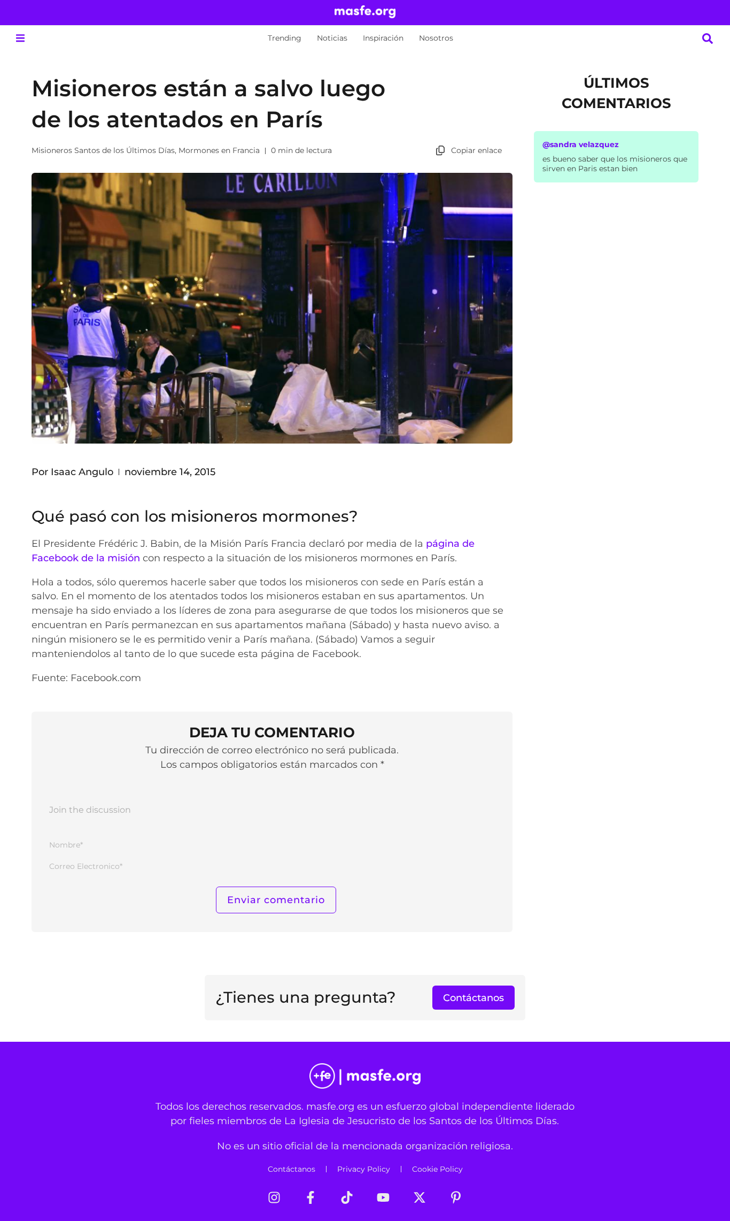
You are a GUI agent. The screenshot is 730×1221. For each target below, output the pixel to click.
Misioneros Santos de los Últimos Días (103, 150)
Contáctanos (291, 1169)
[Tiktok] (347, 1197)
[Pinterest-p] (456, 1197)
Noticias (332, 38)
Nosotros (436, 38)
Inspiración (383, 38)
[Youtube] (383, 1197)
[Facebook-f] (310, 1197)
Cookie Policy (437, 1169)
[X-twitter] (419, 1197)
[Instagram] (274, 1197)
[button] (20, 38)
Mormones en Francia (219, 150)
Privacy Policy (363, 1169)
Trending (284, 38)
